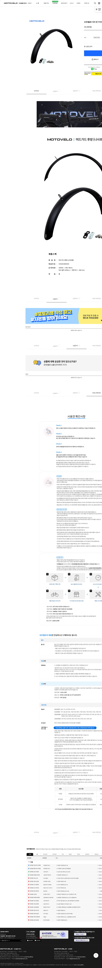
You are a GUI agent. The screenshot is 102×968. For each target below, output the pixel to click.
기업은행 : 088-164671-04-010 (7, 936)
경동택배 (38, 940)
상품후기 (55, 91)
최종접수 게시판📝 (80, 934)
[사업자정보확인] (28, 957)
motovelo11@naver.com (21, 958)
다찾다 (98, 9)
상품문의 (76, 90)
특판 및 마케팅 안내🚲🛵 (82, 940)
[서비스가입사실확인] (79, 964)
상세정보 (36, 90)
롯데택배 (30, 940)
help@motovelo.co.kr (74, 958)
